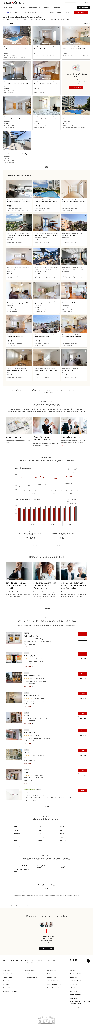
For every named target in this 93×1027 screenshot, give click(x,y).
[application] (46, 485)
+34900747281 (51, 960)
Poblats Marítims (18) (39, 19)
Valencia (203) (6, 19)
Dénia (26, 715)
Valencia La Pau (30, 656)
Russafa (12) (66, 19)
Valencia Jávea (30, 732)
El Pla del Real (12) (58, 19)
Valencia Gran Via (31, 636)
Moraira (27, 752)
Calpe (26, 772)
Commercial (46, 7)
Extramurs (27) (22, 19)
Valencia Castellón (31, 695)
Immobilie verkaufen (20, 7)
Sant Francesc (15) (48, 19)
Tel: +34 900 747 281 (46, 942)
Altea (26, 792)
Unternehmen (56, 7)
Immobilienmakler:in (34, 7)
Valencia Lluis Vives (32, 676)
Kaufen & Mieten (7, 7)
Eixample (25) (30, 19)
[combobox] (30, 12)
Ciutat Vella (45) (14, 19)
